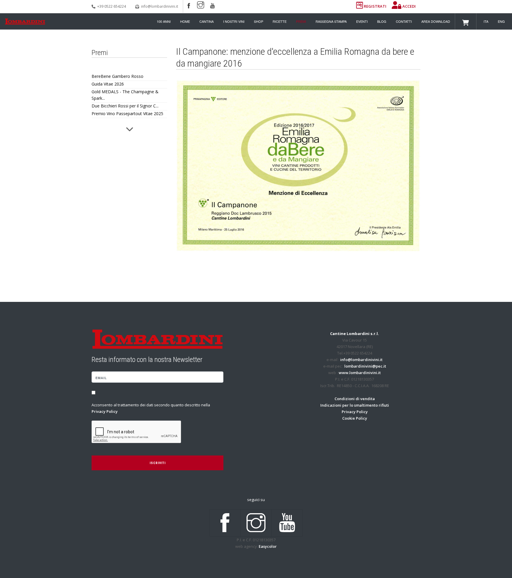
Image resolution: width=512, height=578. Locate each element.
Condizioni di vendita (355, 398)
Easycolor (268, 546)
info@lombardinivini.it (159, 6)
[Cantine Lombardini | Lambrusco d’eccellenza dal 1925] (25, 21)
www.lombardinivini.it (360, 372)
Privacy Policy (105, 411)
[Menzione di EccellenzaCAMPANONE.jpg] (298, 166)
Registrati (375, 6)
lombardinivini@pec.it (365, 366)
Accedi (408, 6)
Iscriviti (158, 463)
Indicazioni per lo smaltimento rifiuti (354, 405)
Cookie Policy (354, 418)
